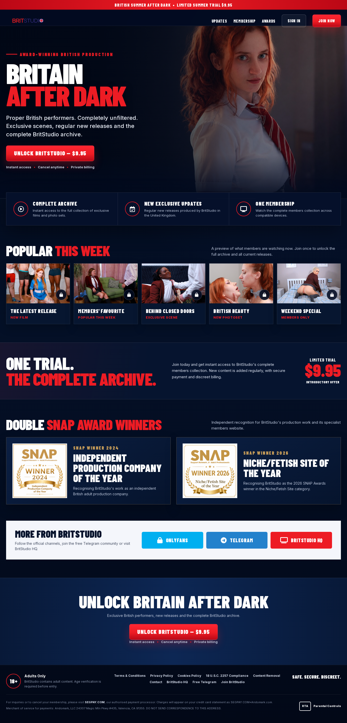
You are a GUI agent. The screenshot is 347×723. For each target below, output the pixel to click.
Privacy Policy (161, 676)
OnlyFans (177, 540)
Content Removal (266, 676)
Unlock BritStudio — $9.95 (50, 153)
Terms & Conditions (130, 676)
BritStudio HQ (307, 540)
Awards (268, 21)
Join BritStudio (233, 682)
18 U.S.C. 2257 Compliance (227, 676)
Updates (219, 21)
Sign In (294, 20)
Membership (244, 21)
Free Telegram (204, 682)
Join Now (326, 20)
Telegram (241, 540)
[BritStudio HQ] (46, 20)
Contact (156, 682)
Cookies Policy (189, 676)
